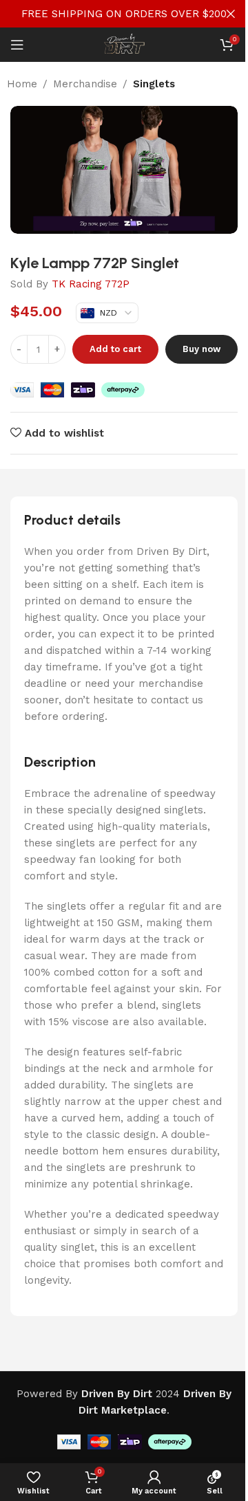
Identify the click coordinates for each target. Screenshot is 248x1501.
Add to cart (115, 349)
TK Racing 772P (91, 284)
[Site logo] (124, 44)
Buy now (201, 349)
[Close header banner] (231, 14)
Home (22, 84)
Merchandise (85, 84)
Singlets (154, 84)
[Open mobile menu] (17, 44)
